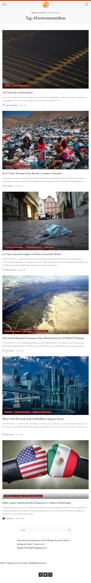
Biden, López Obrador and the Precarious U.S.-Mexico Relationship (36, 502)
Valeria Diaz (9, 434)
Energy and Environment (21, 85)
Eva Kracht (9, 186)
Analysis (7, 85)
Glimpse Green (49, 247)
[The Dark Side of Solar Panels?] (45, 59)
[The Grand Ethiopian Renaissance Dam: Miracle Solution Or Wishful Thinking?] (45, 304)
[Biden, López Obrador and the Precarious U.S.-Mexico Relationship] (45, 469)
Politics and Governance (34, 496)
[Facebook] (41, 575)
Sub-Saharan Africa (41, 331)
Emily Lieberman (11, 270)
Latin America (29, 166)
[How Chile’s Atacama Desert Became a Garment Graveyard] (45, 140)
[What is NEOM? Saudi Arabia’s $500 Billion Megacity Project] (45, 385)
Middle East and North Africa (42, 412)
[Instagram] (50, 575)
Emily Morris (10, 518)
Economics (8, 412)
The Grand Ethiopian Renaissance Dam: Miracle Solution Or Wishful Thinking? (43, 338)
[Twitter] (45, 575)
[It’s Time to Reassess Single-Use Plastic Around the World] (45, 221)
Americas (20, 496)
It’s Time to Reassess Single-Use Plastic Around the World (31, 254)
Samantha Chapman (12, 105)
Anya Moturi (10, 350)
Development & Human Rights (14, 247)
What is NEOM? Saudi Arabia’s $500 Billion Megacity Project (33, 418)
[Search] (86, 4)
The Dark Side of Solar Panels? (17, 92)
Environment (9, 166)
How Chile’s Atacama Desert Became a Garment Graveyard (31, 173)
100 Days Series (10, 496)
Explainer (19, 166)
